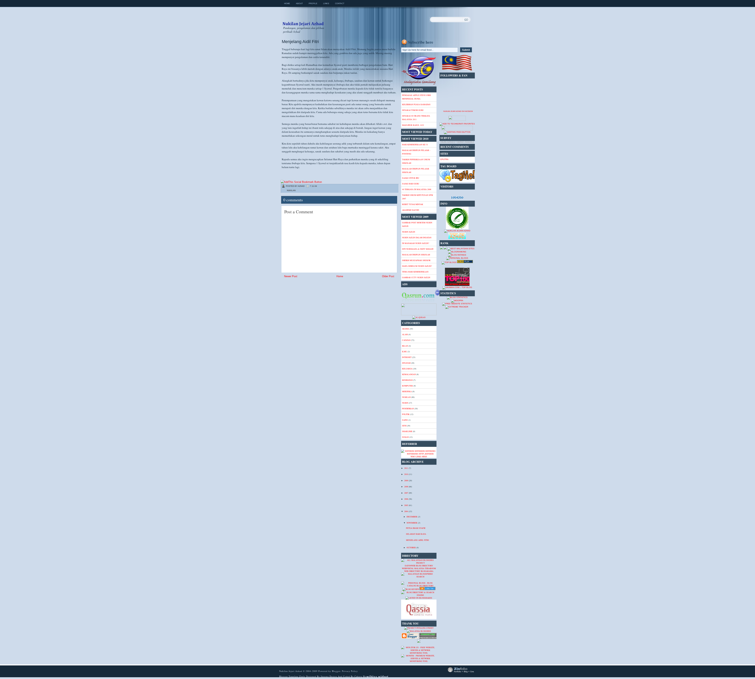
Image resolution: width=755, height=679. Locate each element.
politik (406, 414)
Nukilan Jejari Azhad (303, 20)
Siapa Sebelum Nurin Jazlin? (417, 266)
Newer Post (290, 276)
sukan (405, 437)
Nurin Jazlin (408, 231)
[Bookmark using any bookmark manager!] (301, 181)
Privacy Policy (350, 671)
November (412, 522)
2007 (406, 492)
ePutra (444, 159)
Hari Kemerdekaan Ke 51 (415, 144)
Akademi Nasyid (410, 210)
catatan (406, 340)
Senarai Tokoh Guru (413, 110)
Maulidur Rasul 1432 (413, 125)
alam (405, 334)
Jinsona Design (329, 676)
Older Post (388, 276)
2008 (406, 486)
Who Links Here (419, 456)
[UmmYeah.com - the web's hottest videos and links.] (411, 580)
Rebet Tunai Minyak (412, 204)
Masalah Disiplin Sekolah (416, 254)
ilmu (404, 351)
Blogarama (427, 571)
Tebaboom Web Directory (420, 569)
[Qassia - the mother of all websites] (418, 618)
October (411, 547)
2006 (406, 499)
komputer (407, 385)
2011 (406, 468)
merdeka (407, 391)
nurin (405, 402)
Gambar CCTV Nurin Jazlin (416, 277)
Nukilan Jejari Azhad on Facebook (458, 111)
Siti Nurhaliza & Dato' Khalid (417, 248)
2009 (406, 480)
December (412, 516)
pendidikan (408, 408)
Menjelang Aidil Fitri (300, 41)
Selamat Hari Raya (416, 534)
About (299, 3)
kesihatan (407, 380)
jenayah (406, 363)
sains (405, 420)
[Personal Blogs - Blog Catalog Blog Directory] (418, 585)
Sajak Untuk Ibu (410, 178)
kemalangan (409, 374)
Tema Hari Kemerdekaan (415, 271)
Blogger (336, 671)
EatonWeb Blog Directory (419, 565)
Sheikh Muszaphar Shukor (416, 260)
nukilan (291, 190)
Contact (339, 3)
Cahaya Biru (361, 676)
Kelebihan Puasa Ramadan (416, 104)
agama (405, 328)
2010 (406, 474)
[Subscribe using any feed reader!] (457, 132)
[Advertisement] (312, 307)
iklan (405, 345)
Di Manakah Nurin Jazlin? (415, 243)
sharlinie (407, 431)
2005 (406, 505)
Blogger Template (288, 676)
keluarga (407, 368)
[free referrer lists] (418, 453)
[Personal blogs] (457, 258)
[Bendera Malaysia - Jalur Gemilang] (457, 70)
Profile (313, 3)
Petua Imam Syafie (415, 528)
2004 (406, 511)
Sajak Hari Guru (410, 183)
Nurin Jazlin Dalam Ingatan (416, 237)
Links (326, 3)
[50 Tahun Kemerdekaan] (418, 84)
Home (287, 3)
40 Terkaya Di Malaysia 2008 (416, 189)
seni (404, 425)
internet (407, 357)
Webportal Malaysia (413, 568)
